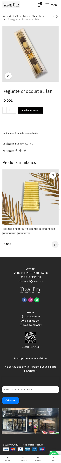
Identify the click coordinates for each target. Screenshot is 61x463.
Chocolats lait (24, 143)
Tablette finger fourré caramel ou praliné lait (28, 228)
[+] (14, 110)
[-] (4, 110)
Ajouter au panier (30, 110)
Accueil (7, 16)
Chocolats (21, 16)
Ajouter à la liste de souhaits (22, 133)
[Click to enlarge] (8, 75)
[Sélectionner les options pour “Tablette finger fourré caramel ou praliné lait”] (55, 244)
